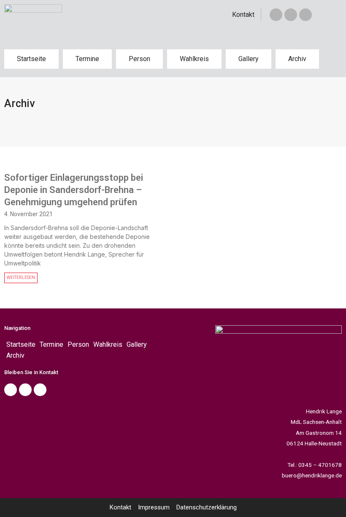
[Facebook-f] (276, 14)
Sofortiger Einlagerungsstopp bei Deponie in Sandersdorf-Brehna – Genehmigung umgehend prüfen (73, 189)
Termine (87, 59)
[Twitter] (290, 14)
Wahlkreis (194, 59)
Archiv (297, 59)
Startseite (31, 59)
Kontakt (243, 15)
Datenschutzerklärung (206, 507)
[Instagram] (305, 14)
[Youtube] (40, 389)
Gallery (248, 59)
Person (139, 59)
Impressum (154, 507)
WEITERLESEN (21, 277)
